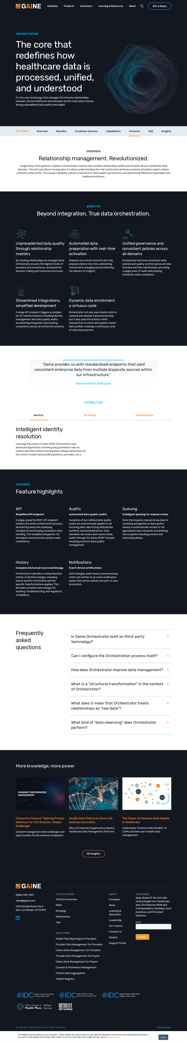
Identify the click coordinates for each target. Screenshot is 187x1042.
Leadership (115, 920)
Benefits (61, 131)
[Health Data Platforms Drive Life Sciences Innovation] (93, 793)
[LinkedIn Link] (33, 918)
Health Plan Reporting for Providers (76, 938)
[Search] (142, 6)
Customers (86, 6)
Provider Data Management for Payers (78, 955)
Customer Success (86, 131)
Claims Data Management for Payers (76, 961)
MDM (59, 905)
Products (69, 6)
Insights (166, 131)
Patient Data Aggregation (70, 973)
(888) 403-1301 (25, 894)
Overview (42, 131)
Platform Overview (66, 899)
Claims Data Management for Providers (78, 950)
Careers (113, 937)
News (112, 905)
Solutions (52, 6)
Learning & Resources (110, 6)
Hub (58, 922)
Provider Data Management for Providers (79, 944)
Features (134, 131)
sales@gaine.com (25, 900)
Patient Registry (65, 978)
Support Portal (117, 943)
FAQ (151, 131)
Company (114, 899)
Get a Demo (160, 6)
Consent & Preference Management (76, 967)
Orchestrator (63, 916)
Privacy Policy (113, 1037)
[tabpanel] (93, 438)
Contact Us (115, 931)
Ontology (61, 910)
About (132, 6)
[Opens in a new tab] (35, 995)
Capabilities (113, 131)
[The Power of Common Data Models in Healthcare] (146, 793)
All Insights (93, 853)
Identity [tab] (38, 415)
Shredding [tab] (90, 415)
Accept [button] (163, 1037)
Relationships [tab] (145, 415)
